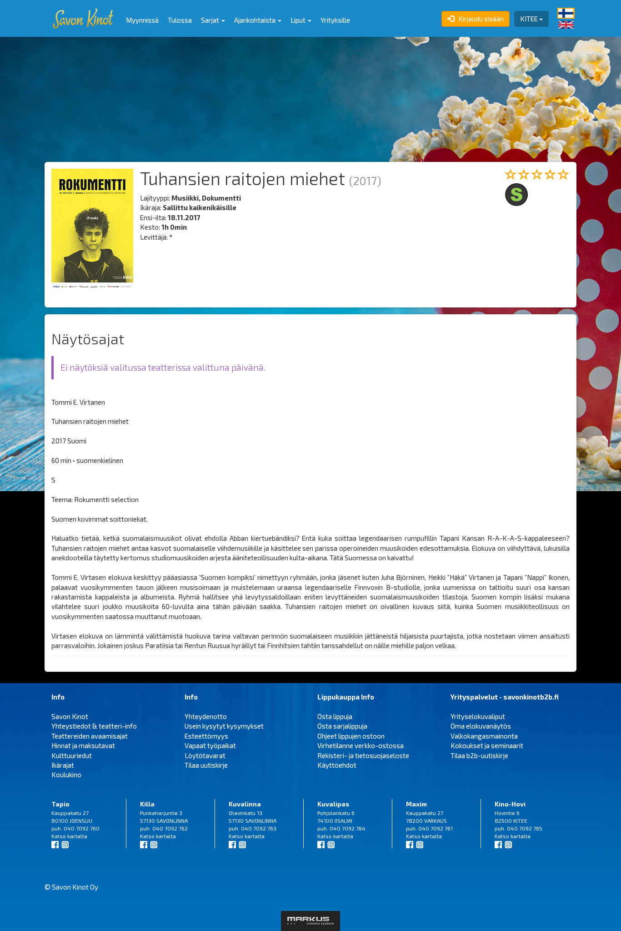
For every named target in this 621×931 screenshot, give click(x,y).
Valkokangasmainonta (484, 736)
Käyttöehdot (336, 765)
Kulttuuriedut (71, 755)
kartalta (77, 836)
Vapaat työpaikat (210, 745)
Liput (298, 20)
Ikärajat (62, 765)
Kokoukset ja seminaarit (487, 745)
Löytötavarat (205, 755)
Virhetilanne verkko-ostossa (360, 745)
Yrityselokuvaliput (478, 716)
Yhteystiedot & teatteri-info (94, 726)
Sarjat (210, 20)
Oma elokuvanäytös (481, 726)
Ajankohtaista (255, 20)
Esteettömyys (206, 736)
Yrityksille (335, 20)
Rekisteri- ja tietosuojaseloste (363, 755)
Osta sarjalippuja (342, 726)
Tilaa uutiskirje (206, 765)
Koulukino (66, 774)
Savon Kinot (69, 716)
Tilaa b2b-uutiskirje (479, 755)
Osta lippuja (334, 716)
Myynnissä (142, 20)
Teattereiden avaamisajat (89, 736)
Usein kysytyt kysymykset (224, 726)
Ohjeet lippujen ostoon (351, 736)
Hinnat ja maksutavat (83, 745)
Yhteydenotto (206, 716)
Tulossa (180, 20)
